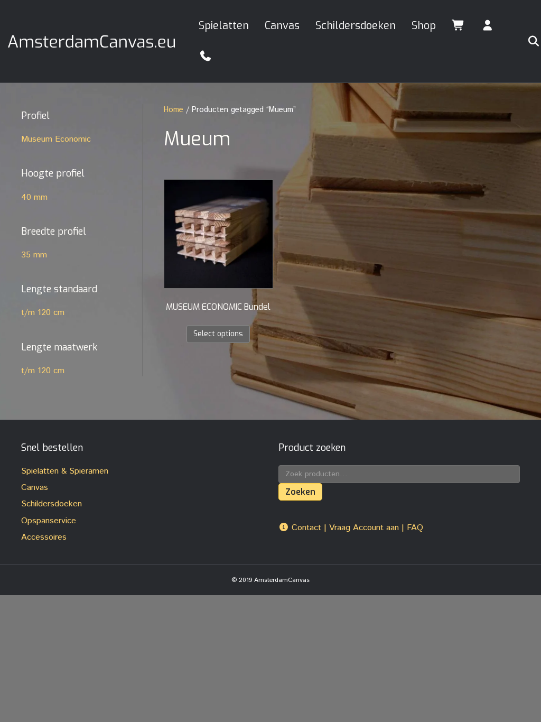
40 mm (34, 197)
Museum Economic (56, 139)
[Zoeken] (526, 41)
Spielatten (224, 25)
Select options (218, 334)
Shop (424, 25)
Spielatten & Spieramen (64, 471)
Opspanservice (48, 521)
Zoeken (300, 491)
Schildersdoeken (355, 25)
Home (173, 109)
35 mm (34, 255)
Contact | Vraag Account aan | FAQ (356, 528)
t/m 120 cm (42, 313)
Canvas (282, 25)
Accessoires (44, 537)
